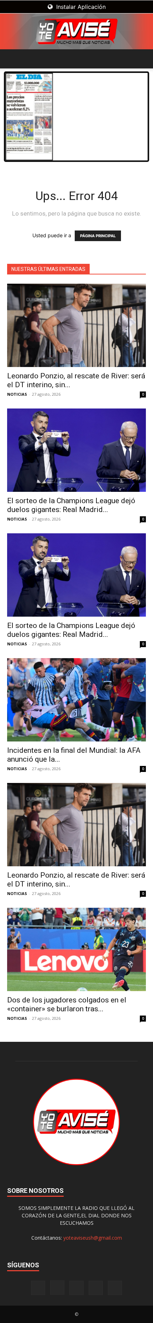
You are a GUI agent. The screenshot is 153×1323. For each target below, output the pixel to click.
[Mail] (76, 1288)
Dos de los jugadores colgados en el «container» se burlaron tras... (66, 1004)
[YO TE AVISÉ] (76, 31)
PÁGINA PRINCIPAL (98, 235)
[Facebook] (38, 1288)
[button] (12, 58)
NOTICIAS (17, 394)
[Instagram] (57, 1287)
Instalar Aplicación (80, 6)
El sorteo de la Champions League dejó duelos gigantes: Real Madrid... (71, 505)
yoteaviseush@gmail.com (92, 1237)
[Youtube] (115, 1288)
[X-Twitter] (96, 1288)
